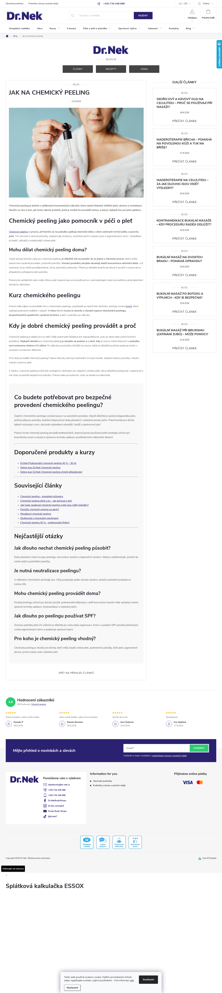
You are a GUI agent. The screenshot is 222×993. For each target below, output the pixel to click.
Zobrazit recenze (38, 704)
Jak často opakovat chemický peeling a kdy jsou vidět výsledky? (54, 505)
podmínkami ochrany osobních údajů (169, 755)
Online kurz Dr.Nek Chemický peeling (40, 467)
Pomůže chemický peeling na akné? (39, 509)
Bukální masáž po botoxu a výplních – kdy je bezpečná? (180, 296)
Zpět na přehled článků (76, 673)
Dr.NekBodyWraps (57, 800)
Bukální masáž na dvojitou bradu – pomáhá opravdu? (180, 259)
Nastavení (72, 987)
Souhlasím (148, 979)
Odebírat (199, 748)
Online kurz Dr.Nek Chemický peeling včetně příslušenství (51, 472)
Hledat (143, 15)
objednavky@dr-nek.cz (59, 784)
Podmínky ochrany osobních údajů (43, 3)
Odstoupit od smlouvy (13, 868)
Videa (144, 69)
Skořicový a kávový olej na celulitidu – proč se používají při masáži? (184, 103)
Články (78, 69)
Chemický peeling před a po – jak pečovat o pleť (46, 501)
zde (132, 980)
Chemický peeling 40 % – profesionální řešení (44, 522)
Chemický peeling (18, 231)
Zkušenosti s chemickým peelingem (39, 518)
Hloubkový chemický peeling (35, 514)
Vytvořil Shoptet (209, 858)
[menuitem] (20, 28)
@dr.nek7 (52, 816)
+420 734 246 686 (57, 790)
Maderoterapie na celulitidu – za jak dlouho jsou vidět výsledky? (182, 184)
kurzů (129, 306)
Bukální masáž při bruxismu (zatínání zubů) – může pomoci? (182, 332)
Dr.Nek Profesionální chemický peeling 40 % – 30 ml (48, 463)
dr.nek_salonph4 (56, 805)
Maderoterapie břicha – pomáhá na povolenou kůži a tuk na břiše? (184, 143)
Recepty (111, 69)
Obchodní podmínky (14, 3)
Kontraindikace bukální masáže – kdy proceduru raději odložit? (184, 223)
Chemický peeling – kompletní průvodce (41, 496)
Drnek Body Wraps (57, 811)
